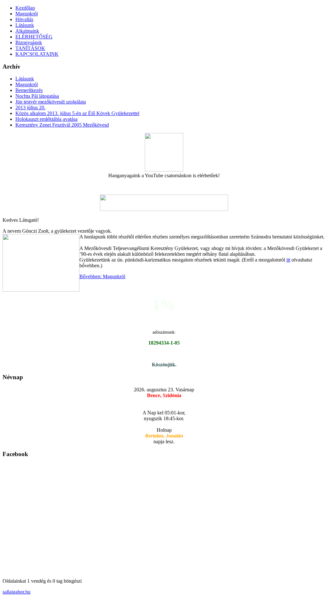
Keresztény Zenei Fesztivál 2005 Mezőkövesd (62, 125)
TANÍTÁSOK (30, 48)
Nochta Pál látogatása (37, 96)
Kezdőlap (25, 8)
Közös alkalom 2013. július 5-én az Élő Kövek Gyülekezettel (77, 113)
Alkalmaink (27, 31)
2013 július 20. (30, 107)
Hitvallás (24, 19)
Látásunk (24, 25)
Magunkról (26, 13)
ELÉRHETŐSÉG (34, 36)
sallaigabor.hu (16, 592)
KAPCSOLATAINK (37, 54)
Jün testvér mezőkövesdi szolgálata (50, 101)
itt (288, 259)
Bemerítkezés (29, 90)
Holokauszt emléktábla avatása (46, 119)
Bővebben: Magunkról (102, 276)
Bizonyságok (28, 42)
